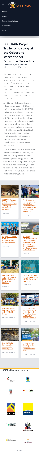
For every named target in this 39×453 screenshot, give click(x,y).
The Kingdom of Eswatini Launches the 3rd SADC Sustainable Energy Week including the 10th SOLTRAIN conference (29, 205)
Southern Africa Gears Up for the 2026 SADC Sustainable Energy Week (29, 347)
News (4, 30)
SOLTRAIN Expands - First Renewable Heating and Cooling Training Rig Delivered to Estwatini (9, 205)
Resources (6, 26)
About (4, 16)
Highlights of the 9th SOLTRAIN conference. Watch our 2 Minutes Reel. (9, 239)
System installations (10, 21)
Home (4, 12)
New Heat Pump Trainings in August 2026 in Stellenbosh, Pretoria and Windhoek (9, 279)
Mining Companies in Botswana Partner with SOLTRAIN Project (9, 311)
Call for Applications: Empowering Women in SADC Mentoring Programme (30, 278)
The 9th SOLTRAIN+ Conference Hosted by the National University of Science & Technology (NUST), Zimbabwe (30, 313)
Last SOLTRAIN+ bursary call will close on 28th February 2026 (8, 346)
